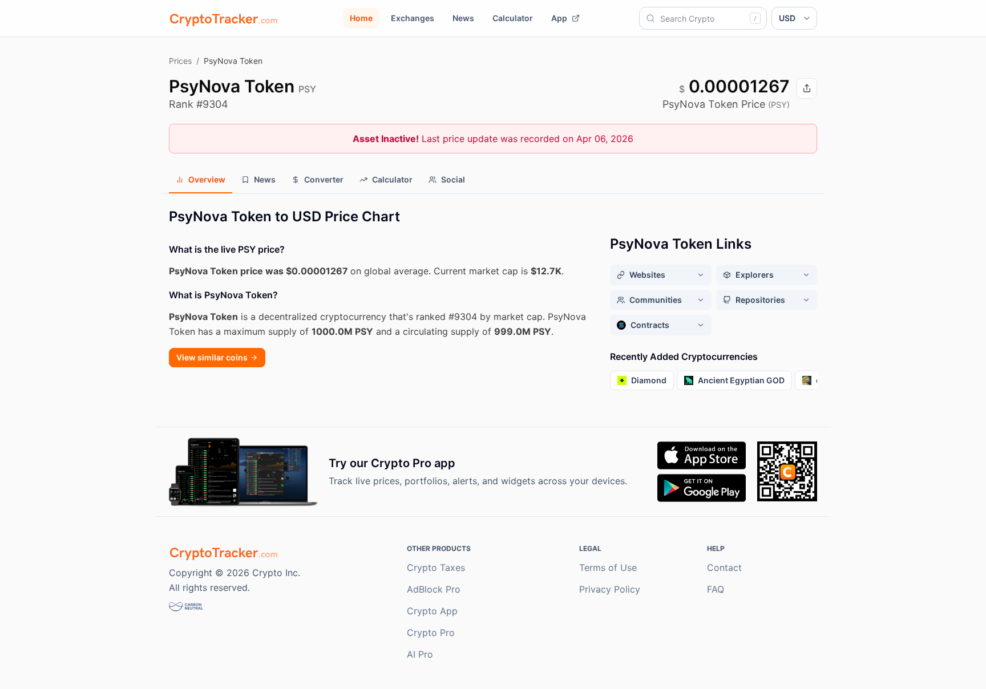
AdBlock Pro (433, 589)
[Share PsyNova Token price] (807, 88)
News (463, 18)
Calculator (512, 18)
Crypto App (432, 611)
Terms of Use (608, 567)
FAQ (715, 589)
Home (361, 18)
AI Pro (420, 654)
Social (453, 179)
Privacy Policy (609, 589)
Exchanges (412, 18)
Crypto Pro (431, 632)
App (559, 18)
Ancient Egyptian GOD (741, 380)
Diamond (648, 380)
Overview (206, 179)
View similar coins (212, 357)
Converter (324, 179)
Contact (724, 567)
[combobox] (703, 18)
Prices (180, 61)
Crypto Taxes (436, 567)
